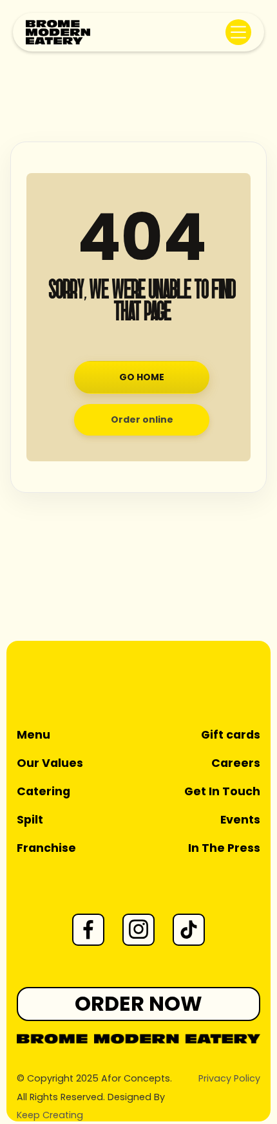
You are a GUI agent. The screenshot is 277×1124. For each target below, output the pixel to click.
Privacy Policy (229, 1078)
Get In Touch (222, 791)
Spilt (30, 819)
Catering (43, 791)
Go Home (141, 377)
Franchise (46, 848)
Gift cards (230, 734)
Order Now (138, 1003)
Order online (142, 419)
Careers (235, 763)
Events (240, 819)
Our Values (50, 763)
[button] (238, 32)
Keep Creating (50, 1115)
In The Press (224, 848)
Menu (33, 734)
